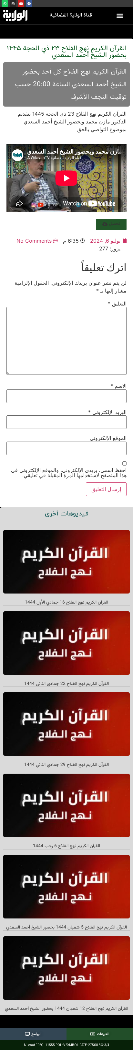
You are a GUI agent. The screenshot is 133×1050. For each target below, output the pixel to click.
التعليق (117, 303)
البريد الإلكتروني (107, 412)
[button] (119, 15)
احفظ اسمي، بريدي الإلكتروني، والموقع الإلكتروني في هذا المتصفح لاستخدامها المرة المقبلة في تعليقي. (69, 472)
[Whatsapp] (5, 3)
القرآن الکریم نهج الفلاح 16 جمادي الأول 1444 (66, 602)
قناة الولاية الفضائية (71, 15)
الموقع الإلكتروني (108, 438)
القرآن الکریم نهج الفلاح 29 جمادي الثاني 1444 (66, 764)
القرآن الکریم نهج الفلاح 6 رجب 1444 (66, 846)
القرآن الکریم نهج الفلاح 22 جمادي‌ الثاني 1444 (66, 683)
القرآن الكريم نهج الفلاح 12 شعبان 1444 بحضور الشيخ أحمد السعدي (66, 1008)
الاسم (118, 385)
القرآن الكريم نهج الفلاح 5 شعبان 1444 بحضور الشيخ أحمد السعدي (66, 927)
